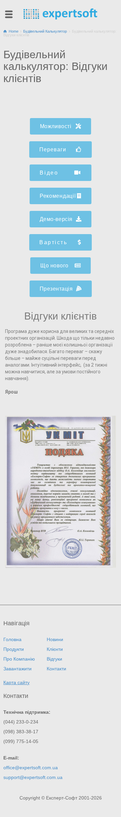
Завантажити (17, 668)
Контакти (56, 668)
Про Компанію (19, 659)
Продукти (13, 649)
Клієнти (55, 649)
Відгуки (54, 659)
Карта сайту (16, 682)
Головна (12, 639)
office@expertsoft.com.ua (30, 767)
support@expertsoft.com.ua (33, 777)
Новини (55, 639)
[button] (60, 126)
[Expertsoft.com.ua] (60, 13)
